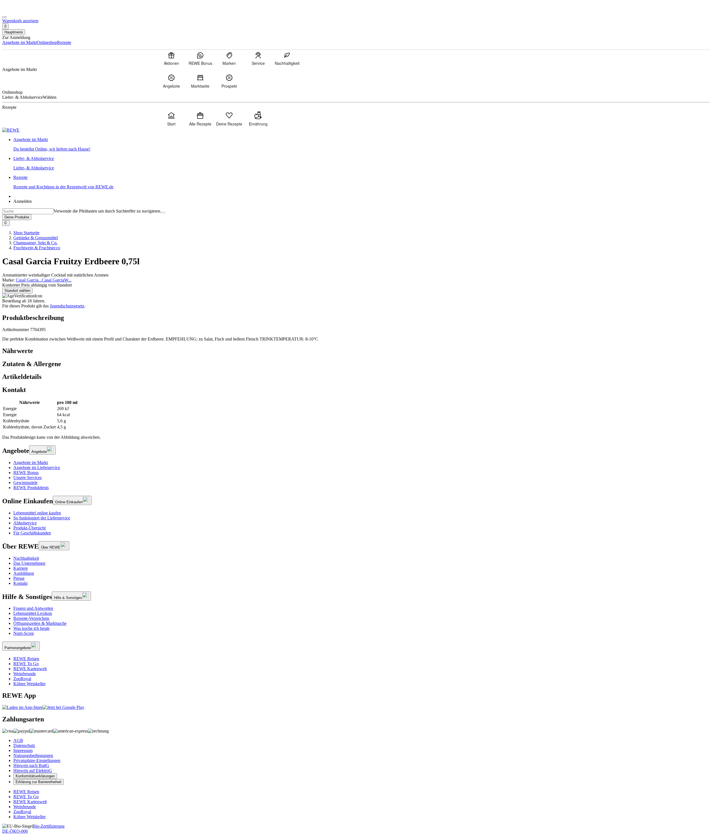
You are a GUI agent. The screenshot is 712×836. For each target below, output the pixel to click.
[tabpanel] (356, 414)
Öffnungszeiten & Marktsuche (39, 623)
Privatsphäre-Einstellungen (36, 760)
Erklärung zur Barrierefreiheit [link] (38, 782)
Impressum (23, 750)
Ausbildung (23, 573)
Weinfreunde (24, 673)
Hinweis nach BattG (31, 765)
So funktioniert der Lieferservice (41, 518)
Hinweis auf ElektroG (32, 770)
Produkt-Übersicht (29, 528)
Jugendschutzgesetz (67, 306)
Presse (18, 578)
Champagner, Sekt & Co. (35, 242)
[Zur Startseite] (21, 10)
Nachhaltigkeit (26, 558)
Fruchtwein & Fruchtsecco (36, 247)
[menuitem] (171, 58)
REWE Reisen (26, 658)
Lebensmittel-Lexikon (32, 613)
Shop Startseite (26, 232)
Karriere (20, 568)
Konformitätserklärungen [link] (35, 776)
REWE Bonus (26, 472)
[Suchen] (163, 212)
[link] (361, 144)
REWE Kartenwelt (30, 668)
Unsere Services (27, 477)
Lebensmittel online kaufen (37, 513)
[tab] (356, 351)
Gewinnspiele (25, 482)
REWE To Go (26, 663)
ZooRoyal (22, 678)
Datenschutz (24, 745)
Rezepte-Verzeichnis (31, 618)
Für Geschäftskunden (32, 533)
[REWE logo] (10, 130)
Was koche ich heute (31, 628)
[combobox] (28, 211)
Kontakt (20, 583)
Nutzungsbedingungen (33, 755)
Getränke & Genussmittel (35, 237)
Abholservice (25, 523)
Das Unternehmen (29, 563)
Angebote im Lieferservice (36, 467)
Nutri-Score (23, 633)
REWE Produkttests (31, 487)
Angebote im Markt (30, 462)
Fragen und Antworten (33, 608)
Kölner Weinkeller (29, 683)
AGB (18, 740)
